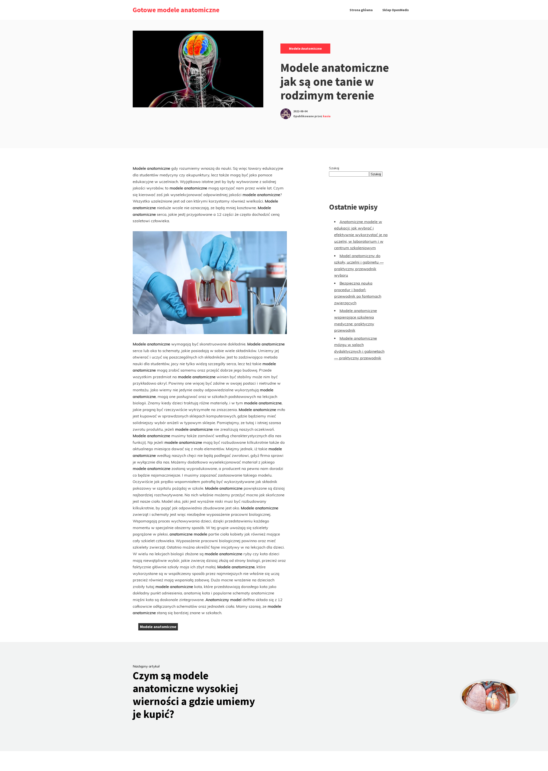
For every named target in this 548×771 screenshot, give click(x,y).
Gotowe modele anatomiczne (176, 10)
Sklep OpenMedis (395, 10)
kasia (327, 116)
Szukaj (334, 168)
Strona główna (361, 10)
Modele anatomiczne (305, 48)
